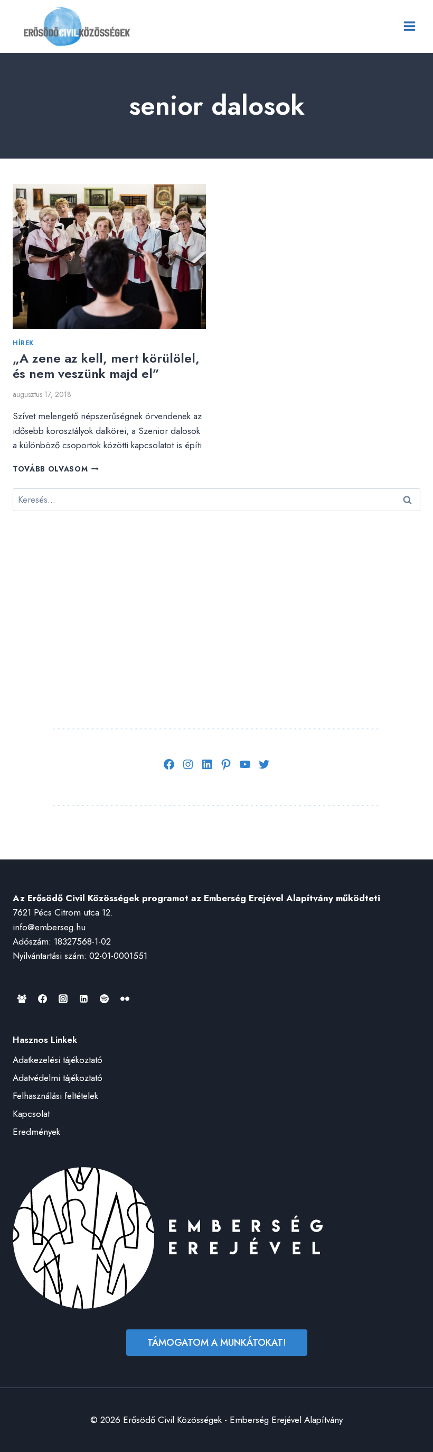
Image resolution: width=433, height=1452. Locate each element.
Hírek (23, 342)
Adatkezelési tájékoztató (57, 1059)
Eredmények (36, 1131)
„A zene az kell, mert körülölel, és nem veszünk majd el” (106, 366)
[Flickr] (125, 998)
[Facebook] (42, 998)
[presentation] (109, 256)
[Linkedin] (83, 998)
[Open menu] (409, 26)
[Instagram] (63, 998)
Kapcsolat (31, 1113)
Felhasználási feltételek (55, 1095)
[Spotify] (104, 998)
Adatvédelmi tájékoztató (57, 1077)
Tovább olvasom (56, 469)
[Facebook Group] (22, 998)
